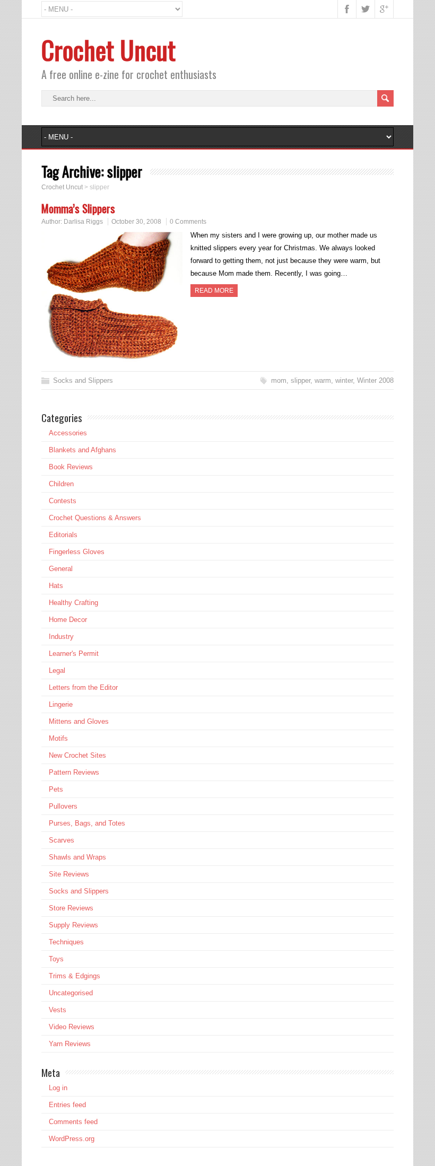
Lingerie (61, 704)
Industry (61, 637)
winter (344, 380)
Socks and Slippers (83, 380)
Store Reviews (71, 908)
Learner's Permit (74, 653)
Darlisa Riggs (83, 221)
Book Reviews (71, 467)
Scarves (61, 840)
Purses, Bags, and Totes (87, 823)
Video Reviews (71, 1027)
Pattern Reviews (74, 772)
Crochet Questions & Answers (95, 518)
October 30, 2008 (136, 221)
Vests (57, 1010)
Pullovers (63, 806)
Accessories (68, 433)
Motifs (58, 738)
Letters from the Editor (83, 687)
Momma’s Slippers (78, 208)
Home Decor (68, 620)
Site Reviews (69, 874)
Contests (62, 501)
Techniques (66, 942)
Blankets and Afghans (82, 450)
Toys (56, 959)
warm (323, 380)
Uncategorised (71, 993)
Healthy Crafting (73, 603)
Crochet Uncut (108, 49)
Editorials (63, 535)
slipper (300, 380)
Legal (57, 670)
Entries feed (67, 1105)
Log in (58, 1088)
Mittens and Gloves (79, 721)
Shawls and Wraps (77, 857)
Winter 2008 (375, 380)
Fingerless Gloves (77, 552)
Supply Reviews (73, 925)
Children (61, 484)
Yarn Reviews (70, 1044)
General (61, 569)
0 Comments (188, 221)
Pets (56, 789)
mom (278, 380)
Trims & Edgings (74, 976)
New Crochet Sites (77, 755)
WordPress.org (71, 1139)
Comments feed (73, 1122)
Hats (56, 586)
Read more (214, 290)
